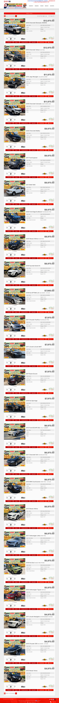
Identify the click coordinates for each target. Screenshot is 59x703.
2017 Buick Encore (31, 374)
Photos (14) (9, 285)
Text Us (50, 42)
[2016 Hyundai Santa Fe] (14, 269)
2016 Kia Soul (35, 562)
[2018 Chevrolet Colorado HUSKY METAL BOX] (14, 107)
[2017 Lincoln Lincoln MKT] (14, 350)
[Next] (16, 16)
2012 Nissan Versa (31, 670)
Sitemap (29, 700)
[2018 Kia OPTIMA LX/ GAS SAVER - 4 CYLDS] (14, 296)
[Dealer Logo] (15, 5)
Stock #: (42, 138)
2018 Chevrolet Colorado (38, 104)
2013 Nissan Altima (32, 508)
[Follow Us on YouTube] (4, 1)
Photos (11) (9, 150)
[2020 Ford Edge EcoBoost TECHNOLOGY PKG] (14, 215)
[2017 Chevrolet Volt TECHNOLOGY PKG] (14, 458)
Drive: (27, 29)
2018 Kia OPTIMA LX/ (38, 293)
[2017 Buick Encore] (14, 377)
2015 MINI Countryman (38, 481)
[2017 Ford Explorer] (14, 161)
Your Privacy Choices (32, 700)
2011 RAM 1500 (30, 185)
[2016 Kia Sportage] (14, 404)
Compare (15, 35)
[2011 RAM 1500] (14, 188)
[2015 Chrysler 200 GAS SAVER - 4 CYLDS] (14, 647)
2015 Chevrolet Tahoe (35, 50)
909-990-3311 (52, 0)
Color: (27, 25)
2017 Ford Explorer (31, 158)
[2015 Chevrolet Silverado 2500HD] (14, 26)
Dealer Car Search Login (21, 700)
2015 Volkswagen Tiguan (36, 589)
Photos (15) (9, 231)
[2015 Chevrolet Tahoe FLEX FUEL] (14, 53)
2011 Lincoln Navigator (39, 616)
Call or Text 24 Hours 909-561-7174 (42, 2)
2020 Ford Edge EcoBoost (38, 212)
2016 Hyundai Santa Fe (33, 266)
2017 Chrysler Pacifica (37, 319)
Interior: (27, 27)
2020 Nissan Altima (35, 239)
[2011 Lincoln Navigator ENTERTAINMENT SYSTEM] (14, 620)
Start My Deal (42, 42)
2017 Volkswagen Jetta (36, 535)
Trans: (27, 138)
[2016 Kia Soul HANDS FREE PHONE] (14, 566)
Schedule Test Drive (25, 42)
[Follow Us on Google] (6, 1)
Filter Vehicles (29, 13)
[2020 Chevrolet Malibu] (14, 134)
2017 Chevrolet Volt (36, 455)
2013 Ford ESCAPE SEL (37, 427)
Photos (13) (9, 258)
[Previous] (5, 16)
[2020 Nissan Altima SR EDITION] (14, 242)
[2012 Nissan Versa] (14, 674)
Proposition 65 (38, 700)
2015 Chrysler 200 (37, 643)
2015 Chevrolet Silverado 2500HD (36, 23)
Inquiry (16, 42)
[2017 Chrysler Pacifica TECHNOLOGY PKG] (14, 323)
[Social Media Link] (8, 1)
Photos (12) (9, 42)
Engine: (42, 27)
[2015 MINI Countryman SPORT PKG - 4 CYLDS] (14, 485)
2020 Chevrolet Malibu (33, 131)
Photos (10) (9, 177)
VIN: (41, 25)
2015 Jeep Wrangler (36, 77)
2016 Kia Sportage (31, 400)
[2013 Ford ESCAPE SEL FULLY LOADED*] (14, 431)
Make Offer (33, 42)
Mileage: (42, 29)
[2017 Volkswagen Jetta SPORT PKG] (14, 539)
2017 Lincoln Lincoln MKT (34, 347)
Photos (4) (9, 312)
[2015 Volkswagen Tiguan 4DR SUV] (14, 593)
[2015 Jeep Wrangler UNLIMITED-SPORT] (14, 80)
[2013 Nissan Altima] (14, 512)
